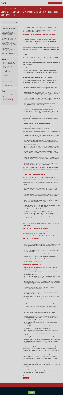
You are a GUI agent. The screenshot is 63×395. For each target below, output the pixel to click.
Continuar (31, 392)
